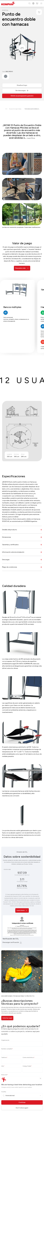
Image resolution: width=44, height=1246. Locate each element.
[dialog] (22, 623)
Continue (22, 1102)
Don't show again (22, 1108)
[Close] (40, 1078)
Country (3, 1091)
